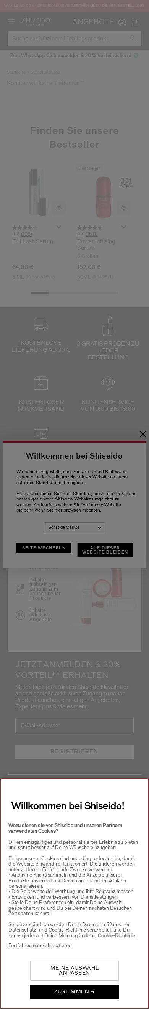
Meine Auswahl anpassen (74, 971)
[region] (74, 893)
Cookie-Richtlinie (116, 935)
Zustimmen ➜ (74, 992)
